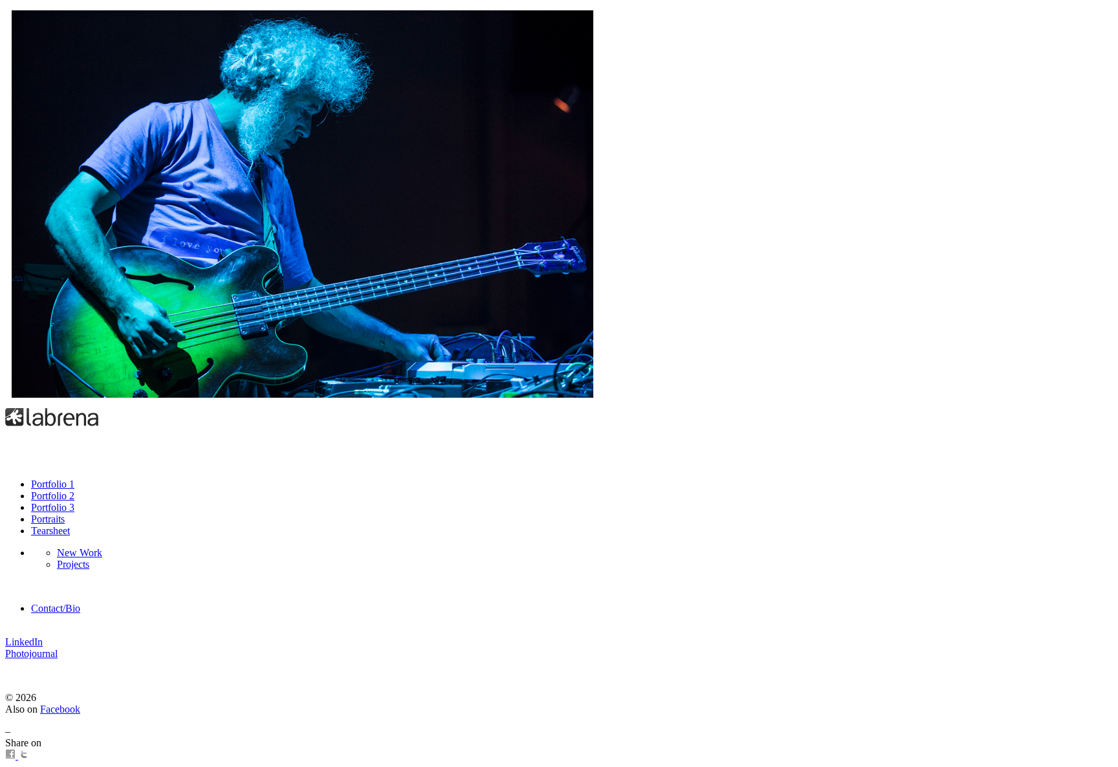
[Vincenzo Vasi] (302, 394)
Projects (73, 564)
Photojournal (31, 653)
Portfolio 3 (52, 507)
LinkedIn (24, 641)
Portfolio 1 (52, 484)
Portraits (48, 518)
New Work (79, 552)
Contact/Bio (55, 608)
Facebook (60, 709)
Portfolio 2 (52, 495)
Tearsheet (50, 530)
